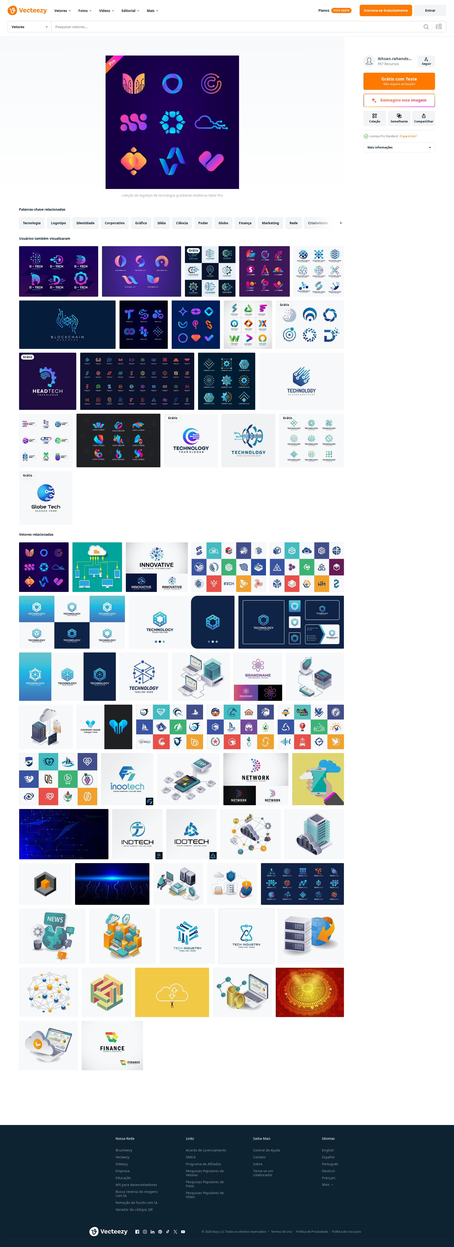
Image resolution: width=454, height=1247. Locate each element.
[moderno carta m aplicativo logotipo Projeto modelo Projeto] (104, 727)
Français (328, 1178)
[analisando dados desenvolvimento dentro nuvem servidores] (48, 1045)
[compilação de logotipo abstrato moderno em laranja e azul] (141, 271)
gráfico (141, 223)
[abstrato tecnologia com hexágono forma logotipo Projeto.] (291, 622)
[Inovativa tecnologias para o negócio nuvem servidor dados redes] (250, 834)
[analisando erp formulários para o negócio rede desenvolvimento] (188, 779)
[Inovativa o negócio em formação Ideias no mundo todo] (52, 936)
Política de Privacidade (312, 1231)
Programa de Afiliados (203, 1164)
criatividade (318, 223)
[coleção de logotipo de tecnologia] (319, 271)
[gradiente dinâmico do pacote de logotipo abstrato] (118, 440)
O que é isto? (408, 136)
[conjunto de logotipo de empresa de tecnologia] (46, 440)
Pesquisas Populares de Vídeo (205, 1195)
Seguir (426, 64)
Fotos (83, 10)
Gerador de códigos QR (134, 1209)
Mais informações (380, 147)
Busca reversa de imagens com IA (137, 1193)
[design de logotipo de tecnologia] (45, 498)
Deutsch (328, 1171)
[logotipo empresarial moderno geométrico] (248, 324)
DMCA (191, 1157)
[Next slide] (336, 223)
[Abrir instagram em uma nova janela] (145, 1232)
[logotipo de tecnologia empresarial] (58, 271)
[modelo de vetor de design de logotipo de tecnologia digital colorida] (191, 440)
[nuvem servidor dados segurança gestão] (314, 834)
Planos (323, 10)
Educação (123, 1178)
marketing (270, 223)
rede (294, 223)
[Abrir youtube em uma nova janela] (183, 1232)
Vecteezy (122, 1157)
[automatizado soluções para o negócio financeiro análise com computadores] (242, 992)
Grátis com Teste (399, 81)
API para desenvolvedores (136, 1184)
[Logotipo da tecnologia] (301, 381)
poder (203, 223)
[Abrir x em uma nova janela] (175, 1232)
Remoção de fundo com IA (137, 1202)
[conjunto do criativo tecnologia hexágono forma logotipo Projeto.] (72, 622)
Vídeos (104, 10)
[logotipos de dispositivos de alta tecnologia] (143, 324)
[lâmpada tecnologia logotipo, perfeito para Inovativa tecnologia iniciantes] (258, 676)
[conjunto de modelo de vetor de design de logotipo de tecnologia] (311, 440)
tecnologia (32, 223)
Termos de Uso (281, 1231)
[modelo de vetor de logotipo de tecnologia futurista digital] (248, 440)
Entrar (430, 10)
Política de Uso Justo (346, 1231)
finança (245, 223)
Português (330, 1164)
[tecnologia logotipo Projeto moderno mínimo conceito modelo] (187, 936)
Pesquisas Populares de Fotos (205, 1184)
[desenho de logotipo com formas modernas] (264, 271)
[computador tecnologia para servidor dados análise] (201, 676)
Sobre (257, 1164)
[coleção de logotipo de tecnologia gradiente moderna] (44, 567)
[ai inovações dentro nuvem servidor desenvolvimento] (46, 727)
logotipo (58, 223)
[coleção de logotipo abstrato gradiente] (196, 324)
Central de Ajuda (266, 1150)
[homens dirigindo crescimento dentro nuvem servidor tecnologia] (178, 884)
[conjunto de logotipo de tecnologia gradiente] (226, 381)
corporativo (115, 223)
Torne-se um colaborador (263, 1173)
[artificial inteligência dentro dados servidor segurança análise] (315, 676)
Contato (259, 1157)
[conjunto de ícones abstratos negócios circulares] (310, 324)
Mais (150, 10)
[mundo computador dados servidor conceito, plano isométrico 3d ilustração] (311, 936)
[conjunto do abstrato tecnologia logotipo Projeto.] (302, 884)
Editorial (128, 10)
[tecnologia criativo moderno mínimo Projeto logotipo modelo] (144, 676)
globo (223, 223)
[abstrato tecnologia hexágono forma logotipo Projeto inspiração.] (182, 622)
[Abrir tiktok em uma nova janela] (168, 1232)
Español (328, 1157)
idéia (162, 223)
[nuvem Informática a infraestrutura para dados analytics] (122, 936)
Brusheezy (124, 1150)
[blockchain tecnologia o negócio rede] (48, 992)
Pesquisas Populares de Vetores (205, 1173)
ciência (182, 223)
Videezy (122, 1164)
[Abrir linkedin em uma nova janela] (152, 1232)
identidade (85, 223)
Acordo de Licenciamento (206, 1150)
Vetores (60, 10)
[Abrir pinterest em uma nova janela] (160, 1232)
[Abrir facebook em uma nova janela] (137, 1232)
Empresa (123, 1171)
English (328, 1150)
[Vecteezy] (27, 10)
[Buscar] (426, 27)
